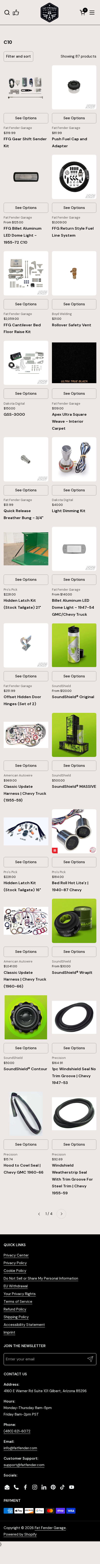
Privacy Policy (15, 1263)
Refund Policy (15, 1309)
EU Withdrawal (16, 1286)
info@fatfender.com (20, 1448)
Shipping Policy (16, 1317)
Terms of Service (18, 1301)
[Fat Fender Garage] (49, 12)
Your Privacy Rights (20, 1293)
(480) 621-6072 (17, 1431)
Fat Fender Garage (50, 1527)
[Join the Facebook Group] (16, 12)
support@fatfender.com (24, 1465)
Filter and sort (18, 56)
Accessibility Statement (24, 1324)
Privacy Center (16, 1255)
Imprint (9, 1332)
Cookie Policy (15, 1270)
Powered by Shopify (20, 1534)
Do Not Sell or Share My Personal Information (41, 1278)
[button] (7, 12)
